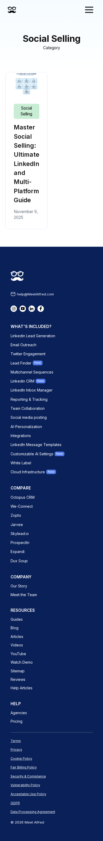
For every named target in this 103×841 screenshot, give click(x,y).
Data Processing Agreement (33, 812)
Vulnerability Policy (25, 785)
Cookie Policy (21, 759)
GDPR (15, 803)
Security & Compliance (28, 776)
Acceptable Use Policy (28, 794)
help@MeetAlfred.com (35, 294)
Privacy (16, 750)
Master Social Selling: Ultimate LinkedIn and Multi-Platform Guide (26, 164)
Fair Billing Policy (24, 767)
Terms (16, 741)
